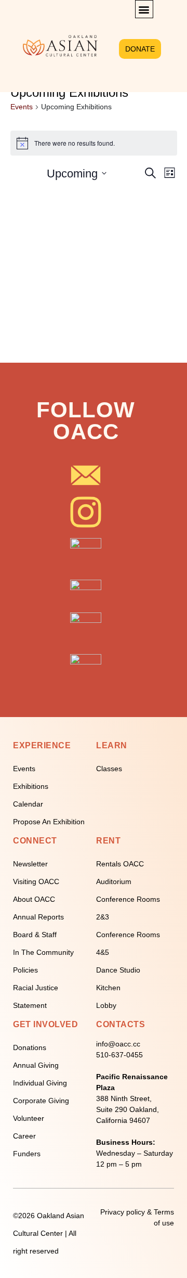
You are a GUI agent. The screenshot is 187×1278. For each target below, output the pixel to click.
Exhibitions (30, 786)
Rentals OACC (120, 864)
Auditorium (113, 881)
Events (21, 107)
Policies (25, 970)
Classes (109, 768)
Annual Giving (36, 1065)
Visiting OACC (36, 881)
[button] (144, 9)
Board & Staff (35, 934)
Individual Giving (40, 1083)
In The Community (43, 952)
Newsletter (30, 864)
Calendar (28, 804)
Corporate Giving (41, 1100)
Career (24, 1136)
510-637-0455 (119, 1055)
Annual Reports (38, 917)
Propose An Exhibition (49, 821)
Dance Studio (118, 970)
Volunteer (28, 1118)
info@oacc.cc (118, 1044)
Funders (27, 1153)
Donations (29, 1047)
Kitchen (108, 987)
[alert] (93, 143)
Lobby (106, 1005)
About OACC (34, 899)
